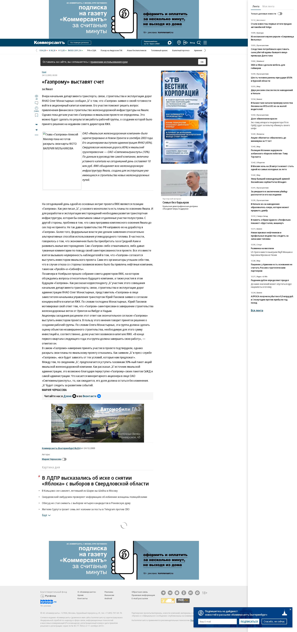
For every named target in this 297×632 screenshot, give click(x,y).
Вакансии (109, 595)
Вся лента (257, 310)
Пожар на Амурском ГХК (111, 50)
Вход (192, 42)
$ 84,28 (43, 50)
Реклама (109, 591)
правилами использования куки (109, 62)
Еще (44, 515)
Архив (80, 595)
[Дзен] (177, 592)
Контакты (82, 598)
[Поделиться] (36, 124)
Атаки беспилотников (136, 50)
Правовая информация (143, 595)
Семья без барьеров (176, 202)
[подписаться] (65, 459)
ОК (202, 61)
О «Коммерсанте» (86, 591)
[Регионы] (179, 42)
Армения (198, 50)
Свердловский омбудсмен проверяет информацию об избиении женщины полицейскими (94, 497)
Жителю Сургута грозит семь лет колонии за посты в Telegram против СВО (85, 509)
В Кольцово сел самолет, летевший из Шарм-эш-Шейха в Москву (80, 490)
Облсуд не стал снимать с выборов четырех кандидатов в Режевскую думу (86, 503)
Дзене (67, 396)
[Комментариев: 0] (36, 103)
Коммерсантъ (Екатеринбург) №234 (61, 448)
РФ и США (91, 50)
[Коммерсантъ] (49, 42)
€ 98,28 (52, 50)
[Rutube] (190, 592)
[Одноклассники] (183, 592)
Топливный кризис (159, 50)
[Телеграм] (163, 592)
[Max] (197, 592)
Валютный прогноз (180, 50)
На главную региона (79, 42)
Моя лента (268, 6)
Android (108, 598)
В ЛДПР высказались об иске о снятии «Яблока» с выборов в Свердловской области (95, 480)
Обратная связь (140, 591)
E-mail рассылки (140, 598)
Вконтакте (89, 396)
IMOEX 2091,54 (74, 50)
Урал (44, 71)
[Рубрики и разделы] (205, 42)
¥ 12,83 (61, 50)
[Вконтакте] (170, 592)
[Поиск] (199, 42)
